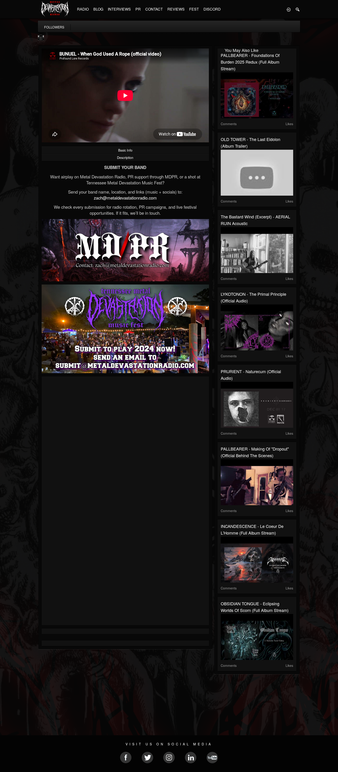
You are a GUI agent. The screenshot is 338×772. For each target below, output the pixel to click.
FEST (194, 9)
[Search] (297, 9)
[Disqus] (125, 441)
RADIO (83, 9)
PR (138, 9)
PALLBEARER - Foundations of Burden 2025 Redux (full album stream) (250, 61)
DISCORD (212, 9)
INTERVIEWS (119, 9)
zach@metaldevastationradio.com (125, 198)
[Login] (288, 9)
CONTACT (154, 9)
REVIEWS (176, 9)
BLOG (98, 9)
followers (54, 27)
